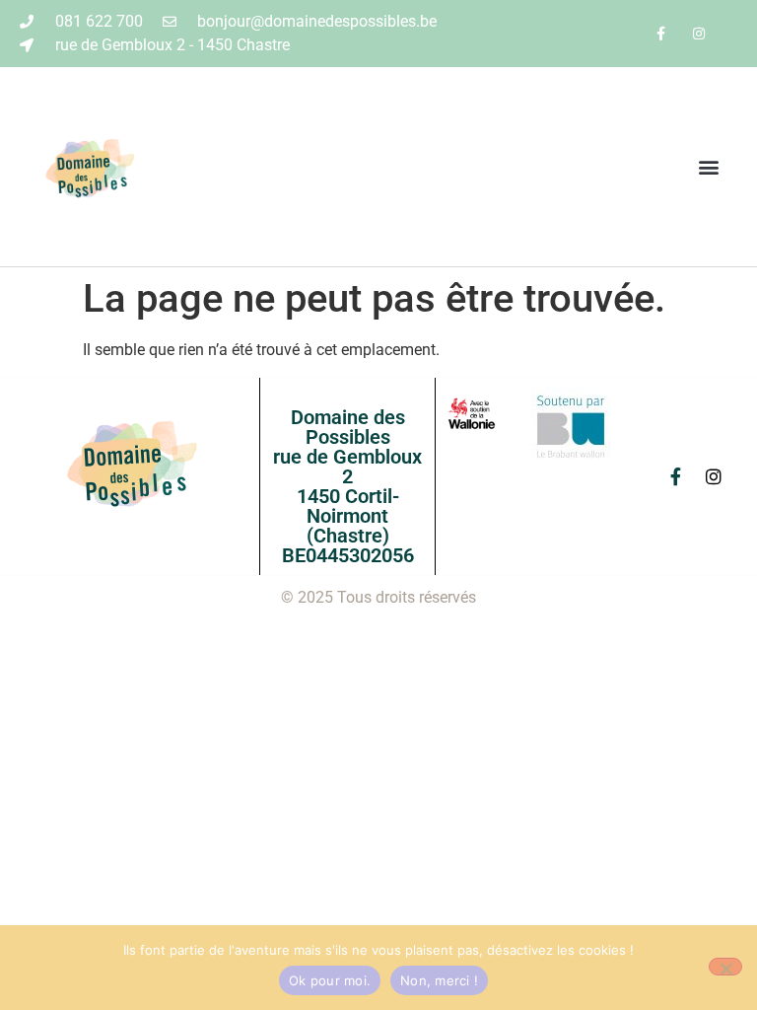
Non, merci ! (439, 980)
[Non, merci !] (725, 966)
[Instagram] (699, 33)
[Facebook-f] (661, 33)
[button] (709, 167)
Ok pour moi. (330, 980)
